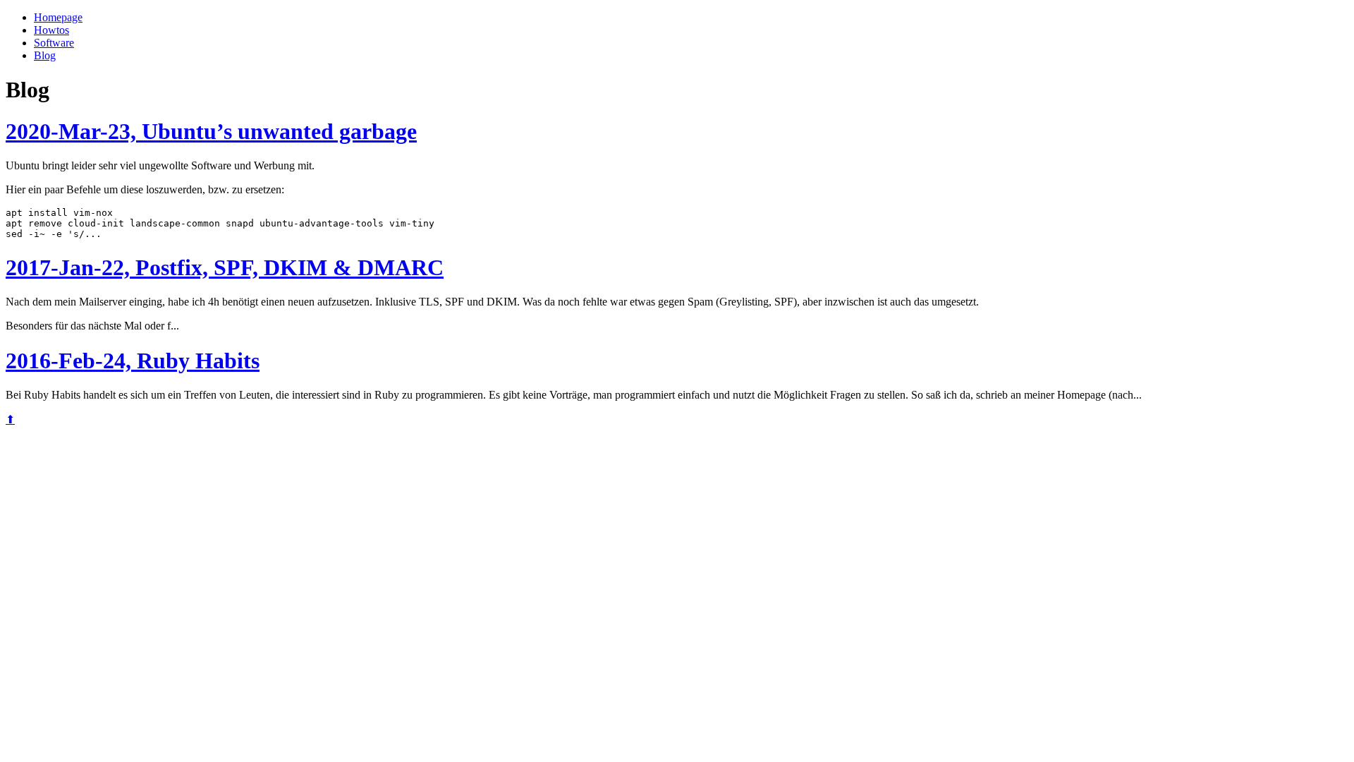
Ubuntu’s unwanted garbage (211, 131)
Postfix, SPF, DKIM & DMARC (225, 267)
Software (54, 43)
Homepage (58, 17)
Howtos (51, 30)
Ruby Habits (133, 360)
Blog (45, 55)
